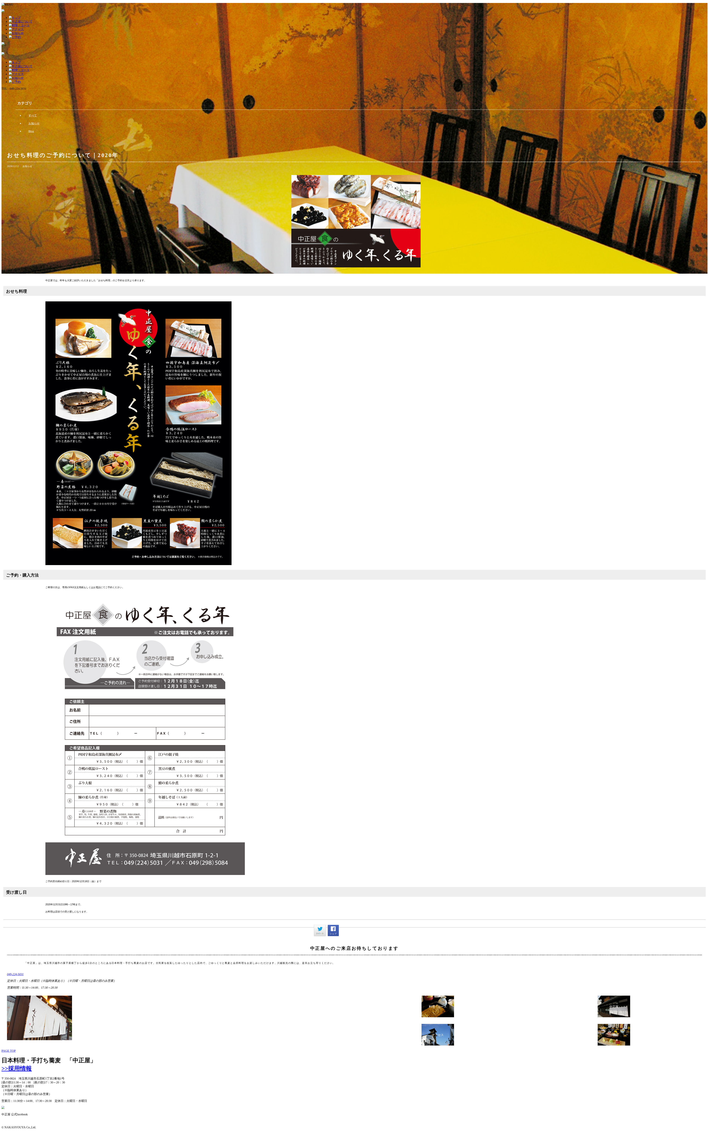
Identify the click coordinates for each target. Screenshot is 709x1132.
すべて (32, 115)
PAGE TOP (8, 1050)
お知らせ (34, 123)
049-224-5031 (15, 974)
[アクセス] (438, 1044)
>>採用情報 (16, 1068)
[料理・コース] (438, 1016)
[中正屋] (614, 1016)
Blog (31, 131)
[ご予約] (614, 1044)
